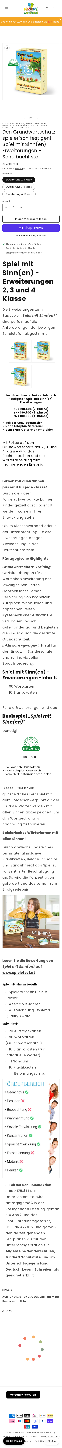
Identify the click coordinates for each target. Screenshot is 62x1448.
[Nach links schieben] (24, 117)
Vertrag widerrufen (23, 1394)
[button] (6, 8)
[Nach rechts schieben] (37, 117)
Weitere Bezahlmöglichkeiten (31, 235)
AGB (57, 1436)
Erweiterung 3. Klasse (19, 186)
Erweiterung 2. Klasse (19, 179)
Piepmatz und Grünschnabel (29, 1432)
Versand (19, 168)
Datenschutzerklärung (42, 1436)
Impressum (25, 1441)
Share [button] (9, 1310)
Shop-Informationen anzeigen (24, 252)
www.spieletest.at (18, 972)
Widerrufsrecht (20, 1436)
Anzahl (6, 201)
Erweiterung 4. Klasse (19, 194)
